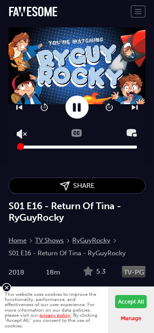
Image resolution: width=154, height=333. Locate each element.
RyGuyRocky (91, 240)
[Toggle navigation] (138, 12)
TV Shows (49, 240)
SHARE (82, 185)
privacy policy (55, 315)
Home (18, 240)
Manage (131, 318)
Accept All (131, 301)
